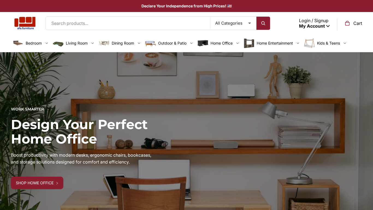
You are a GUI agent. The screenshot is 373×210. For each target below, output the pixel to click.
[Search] (263, 23)
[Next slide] (365, 151)
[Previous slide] (8, 151)
